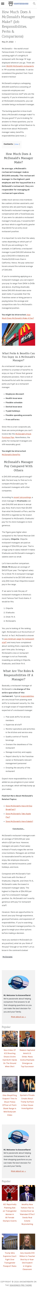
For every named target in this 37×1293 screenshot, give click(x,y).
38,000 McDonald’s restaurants (20, 66)
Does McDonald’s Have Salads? (19, 821)
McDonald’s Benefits (11, 455)
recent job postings (22, 497)
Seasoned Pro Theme (21, 1285)
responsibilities (27, 696)
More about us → (18, 1017)
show (17, 144)
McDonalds (7, 957)
